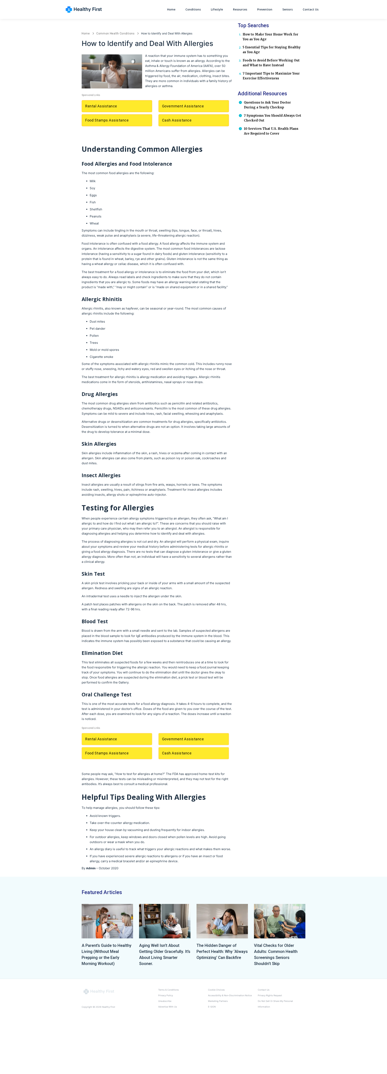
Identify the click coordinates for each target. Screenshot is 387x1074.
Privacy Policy (165, 995)
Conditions (193, 9)
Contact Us (310, 9)
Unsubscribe (164, 1001)
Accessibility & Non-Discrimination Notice (230, 995)
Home (171, 9)
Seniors (287, 9)
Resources (240, 9)
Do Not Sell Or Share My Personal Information (275, 1004)
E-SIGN (212, 1006)
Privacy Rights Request (270, 995)
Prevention (264, 9)
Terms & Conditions (168, 989)
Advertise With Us (167, 1006)
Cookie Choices (216, 989)
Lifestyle (217, 9)
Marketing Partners (218, 1001)
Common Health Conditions (115, 33)
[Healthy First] (99, 991)
